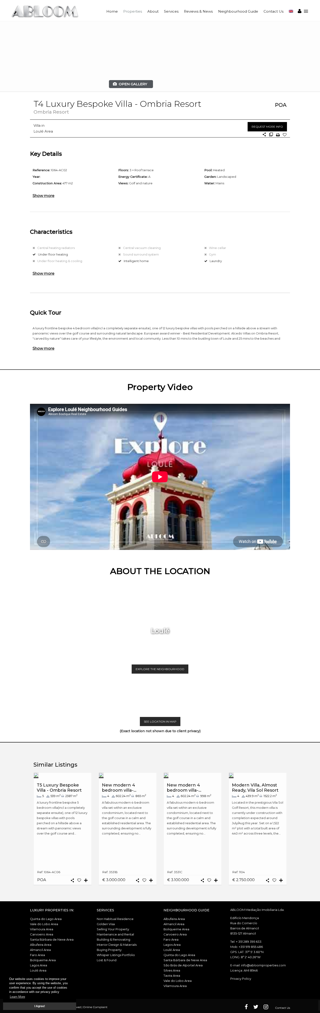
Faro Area (37, 955)
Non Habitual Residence (115, 919)
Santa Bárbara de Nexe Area (52, 939)
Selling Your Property (113, 929)
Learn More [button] (17, 996)
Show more (43, 195)
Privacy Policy (240, 978)
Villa (37, 125)
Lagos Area (38, 965)
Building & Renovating (113, 939)
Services (171, 11)
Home (112, 11)
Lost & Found (106, 960)
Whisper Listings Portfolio (116, 955)
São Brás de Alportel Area (183, 965)
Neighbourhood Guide (238, 11)
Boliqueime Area (43, 960)
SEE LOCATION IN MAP (160, 721)
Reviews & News (198, 11)
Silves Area (172, 970)
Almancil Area (40, 950)
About (153, 11)
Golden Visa (106, 924)
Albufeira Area (40, 944)
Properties (132, 11)
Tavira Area (172, 975)
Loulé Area (43, 131)
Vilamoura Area (41, 929)
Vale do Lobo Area (44, 924)
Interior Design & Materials (117, 944)
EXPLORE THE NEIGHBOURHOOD (160, 669)
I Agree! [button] (39, 1006)
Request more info (267, 126)
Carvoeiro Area (41, 934)
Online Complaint (95, 1007)
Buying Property (109, 950)
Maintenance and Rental (115, 934)
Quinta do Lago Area (46, 919)
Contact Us (273, 11)
